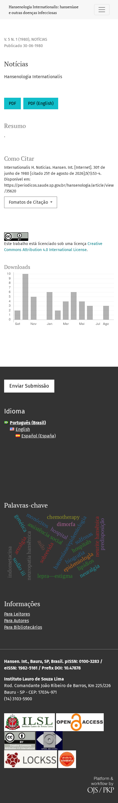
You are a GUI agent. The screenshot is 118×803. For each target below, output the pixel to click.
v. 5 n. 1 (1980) (16, 39)
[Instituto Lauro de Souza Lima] (29, 722)
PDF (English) (41, 103)
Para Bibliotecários (23, 627)
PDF (12, 103)
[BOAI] (80, 722)
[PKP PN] (30, 758)
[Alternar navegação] (101, 9)
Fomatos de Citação (29, 202)
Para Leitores (17, 614)
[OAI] (49, 740)
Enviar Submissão (29, 386)
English (23, 429)
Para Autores (16, 620)
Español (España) (38, 436)
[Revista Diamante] (67, 758)
